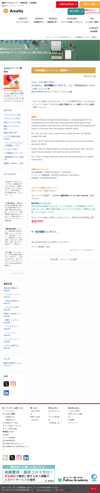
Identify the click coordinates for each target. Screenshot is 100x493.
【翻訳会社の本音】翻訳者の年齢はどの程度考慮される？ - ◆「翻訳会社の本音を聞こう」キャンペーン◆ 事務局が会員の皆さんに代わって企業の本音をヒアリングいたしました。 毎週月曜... (13, 211)
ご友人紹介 (34, 420)
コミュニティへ (18, 273)
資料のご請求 (89, 4)
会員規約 (6, 435)
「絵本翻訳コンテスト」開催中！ (51, 70)
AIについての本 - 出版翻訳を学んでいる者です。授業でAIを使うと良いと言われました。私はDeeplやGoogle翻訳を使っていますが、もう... (13, 188)
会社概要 (71, 420)
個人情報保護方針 (9, 440)
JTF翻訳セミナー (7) (14, 153)
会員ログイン (89, 10)
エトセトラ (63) (10, 149)
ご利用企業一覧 (54, 423)
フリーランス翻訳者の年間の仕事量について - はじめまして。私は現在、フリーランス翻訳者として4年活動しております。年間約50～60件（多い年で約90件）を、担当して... (13, 236)
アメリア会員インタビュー (12, 426)
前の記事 (54, 259)
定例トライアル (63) (12, 122)
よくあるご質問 (73, 411)
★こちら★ (49, 212)
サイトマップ (73, 423)
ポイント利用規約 (9, 438)
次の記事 (73, 259)
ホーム (63, 259)
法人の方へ (75, 11)
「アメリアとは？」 (10, 411)
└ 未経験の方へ (9, 417)
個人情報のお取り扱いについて (14, 443)
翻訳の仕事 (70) (10, 132)
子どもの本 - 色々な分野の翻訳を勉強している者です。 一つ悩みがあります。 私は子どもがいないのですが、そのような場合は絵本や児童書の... (13, 258)
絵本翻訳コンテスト (55, 85)
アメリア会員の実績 (10, 429)
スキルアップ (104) (12, 118)
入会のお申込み (66, 4)
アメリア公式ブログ (20, 41)
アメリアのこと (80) (12, 115)
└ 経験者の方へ (9, 420)
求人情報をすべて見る (10, 423)
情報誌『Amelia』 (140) (13, 163)
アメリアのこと (88, 250)
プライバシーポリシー (44, 490)
